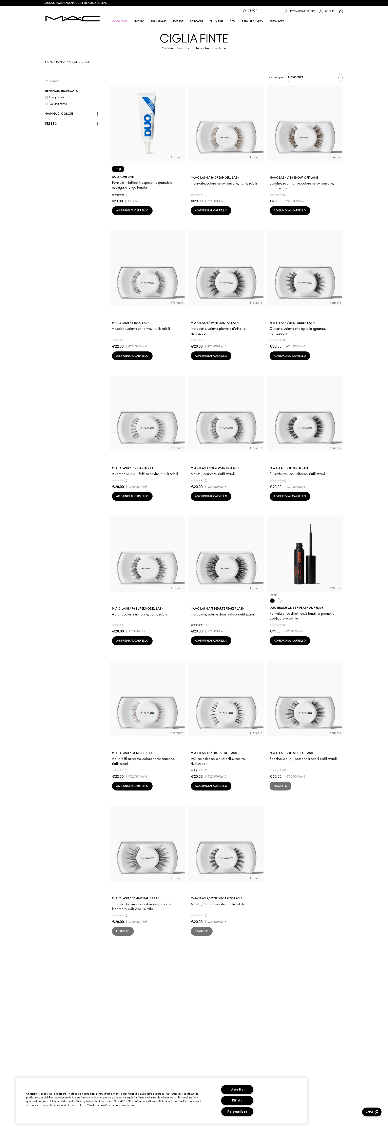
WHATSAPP (277, 21)
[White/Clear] (279, 600)
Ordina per (276, 77)
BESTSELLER (159, 21)
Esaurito (280, 786)
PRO (232, 21)
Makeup (61, 62)
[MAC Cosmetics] (72, 18)
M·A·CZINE (217, 21)
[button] (372, 1112)
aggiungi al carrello (132, 210)
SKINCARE (196, 21)
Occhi (74, 62)
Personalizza (237, 1111)
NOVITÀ (139, 21)
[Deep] (272, 600)
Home (49, 62)
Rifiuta (237, 1100)
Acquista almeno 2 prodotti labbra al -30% (76, 3)
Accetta (237, 1089)
